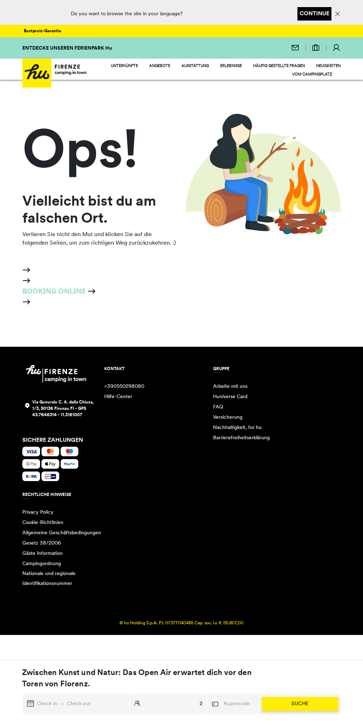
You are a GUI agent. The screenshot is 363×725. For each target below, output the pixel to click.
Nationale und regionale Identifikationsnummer (49, 578)
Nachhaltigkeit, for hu (237, 427)
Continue (314, 14)
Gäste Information (42, 553)
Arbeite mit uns (230, 386)
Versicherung (227, 417)
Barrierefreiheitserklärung (241, 438)
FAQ (218, 407)
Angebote (159, 66)
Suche (299, 704)
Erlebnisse (231, 66)
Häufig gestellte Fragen (279, 66)
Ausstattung (195, 66)
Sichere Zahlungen (52, 440)
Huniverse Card (230, 397)
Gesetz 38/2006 (41, 543)
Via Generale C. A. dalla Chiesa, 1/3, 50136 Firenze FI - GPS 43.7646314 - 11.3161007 (63, 408)
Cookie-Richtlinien (42, 522)
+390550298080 (124, 386)
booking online (55, 291)
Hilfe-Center (118, 397)
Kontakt (114, 369)
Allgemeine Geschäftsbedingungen (61, 533)
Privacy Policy (38, 512)
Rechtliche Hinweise (46, 495)
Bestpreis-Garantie (42, 31)
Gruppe (221, 369)
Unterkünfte (124, 66)
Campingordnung (41, 564)
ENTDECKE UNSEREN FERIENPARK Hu (67, 48)
